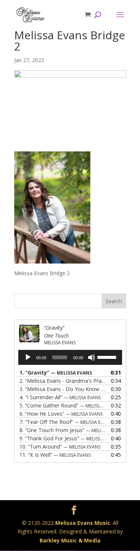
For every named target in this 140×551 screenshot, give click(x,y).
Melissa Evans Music (82, 522)
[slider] (107, 356)
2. (62, 380)
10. (59, 446)
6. (61, 413)
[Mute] (91, 357)
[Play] (28, 357)
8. (62, 430)
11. (55, 454)
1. (55, 372)
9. (62, 438)
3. (62, 389)
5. (62, 405)
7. (62, 421)
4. (60, 397)
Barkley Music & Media (70, 540)
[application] (70, 357)
